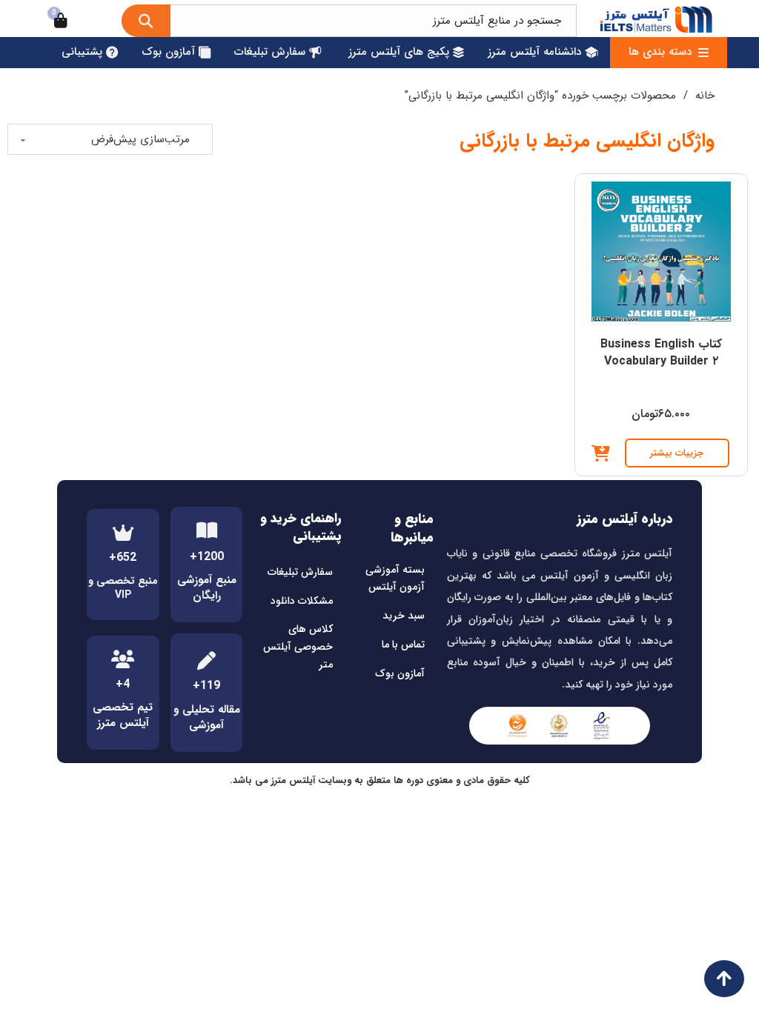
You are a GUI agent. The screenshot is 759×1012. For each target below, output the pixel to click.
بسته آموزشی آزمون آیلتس (395, 579)
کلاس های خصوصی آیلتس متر (298, 647)
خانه (705, 95)
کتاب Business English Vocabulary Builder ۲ (661, 352)
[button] (600, 453)
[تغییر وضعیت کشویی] (703, 53)
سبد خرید (403, 615)
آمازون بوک (400, 673)
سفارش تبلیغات (300, 572)
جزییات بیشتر (677, 453)
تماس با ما (403, 644)
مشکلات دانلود (302, 601)
